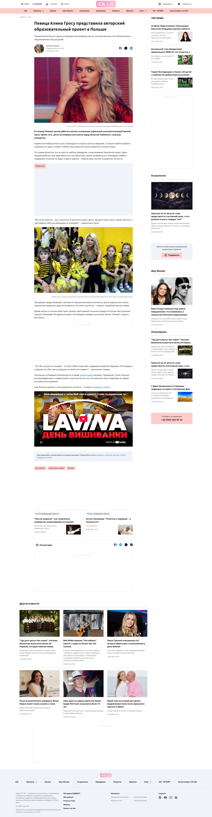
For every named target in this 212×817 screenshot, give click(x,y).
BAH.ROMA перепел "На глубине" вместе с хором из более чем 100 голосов (80, 643)
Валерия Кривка (52, 46)
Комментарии (46, 545)
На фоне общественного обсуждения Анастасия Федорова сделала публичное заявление (171, 28)
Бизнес (53, 11)
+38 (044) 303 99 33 (171, 420)
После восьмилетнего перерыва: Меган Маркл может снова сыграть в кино (39, 702)
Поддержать (167, 4)
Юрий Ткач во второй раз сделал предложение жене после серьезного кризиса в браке (126, 703)
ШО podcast (68, 797)
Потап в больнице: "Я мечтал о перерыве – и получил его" (108, 520)
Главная (23, 17)
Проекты (37, 11)
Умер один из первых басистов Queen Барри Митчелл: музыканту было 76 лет (82, 703)
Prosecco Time (69, 801)
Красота (129, 11)
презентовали (86, 375)
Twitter (122, 455)
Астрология (84, 11)
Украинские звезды (56, 468)
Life (25, 11)
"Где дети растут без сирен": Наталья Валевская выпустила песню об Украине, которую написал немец (39, 643)
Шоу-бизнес (68, 11)
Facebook (108, 455)
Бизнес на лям (69, 808)
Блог (142, 11)
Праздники (101, 11)
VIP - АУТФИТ (158, 11)
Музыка (71, 468)
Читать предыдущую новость (47, 513)
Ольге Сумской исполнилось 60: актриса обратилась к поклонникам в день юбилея (126, 643)
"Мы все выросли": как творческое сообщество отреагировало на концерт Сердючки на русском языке (54, 521)
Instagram (41, 457)
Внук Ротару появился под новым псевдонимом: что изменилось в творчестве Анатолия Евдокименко (169, 311)
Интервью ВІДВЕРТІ (71, 793)
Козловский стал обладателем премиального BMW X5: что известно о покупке (170, 52)
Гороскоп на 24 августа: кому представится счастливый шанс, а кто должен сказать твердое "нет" (170, 216)
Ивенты (66, 805)
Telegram (100, 455)
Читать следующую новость (98, 513)
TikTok (48, 457)
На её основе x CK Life (179, 11)
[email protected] (140, 797)
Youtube (116, 455)
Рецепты (116, 11)
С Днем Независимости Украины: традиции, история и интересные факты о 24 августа (171, 389)
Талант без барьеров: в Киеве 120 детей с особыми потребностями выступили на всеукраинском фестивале (171, 74)
